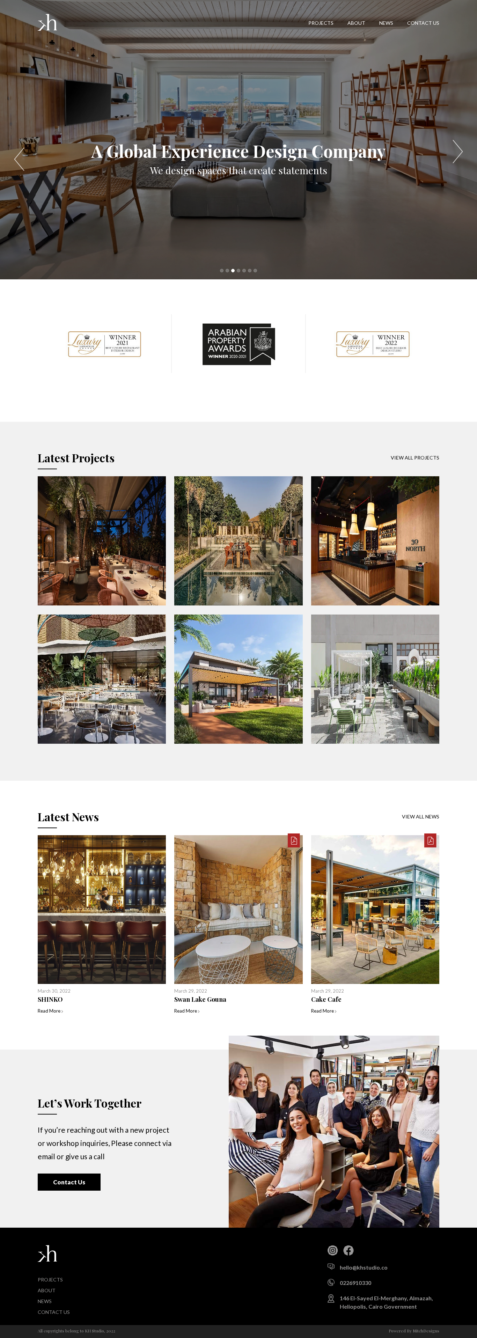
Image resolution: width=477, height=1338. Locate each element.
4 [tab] (238, 270)
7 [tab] (255, 270)
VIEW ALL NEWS (420, 816)
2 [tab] (227, 270)
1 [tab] (221, 270)
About (356, 23)
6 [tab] (249, 270)
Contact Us (69, 1182)
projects (320, 23)
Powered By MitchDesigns (414, 1331)
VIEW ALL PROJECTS (415, 457)
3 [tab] (233, 270)
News (386, 23)
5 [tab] (244, 270)
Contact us (423, 23)
